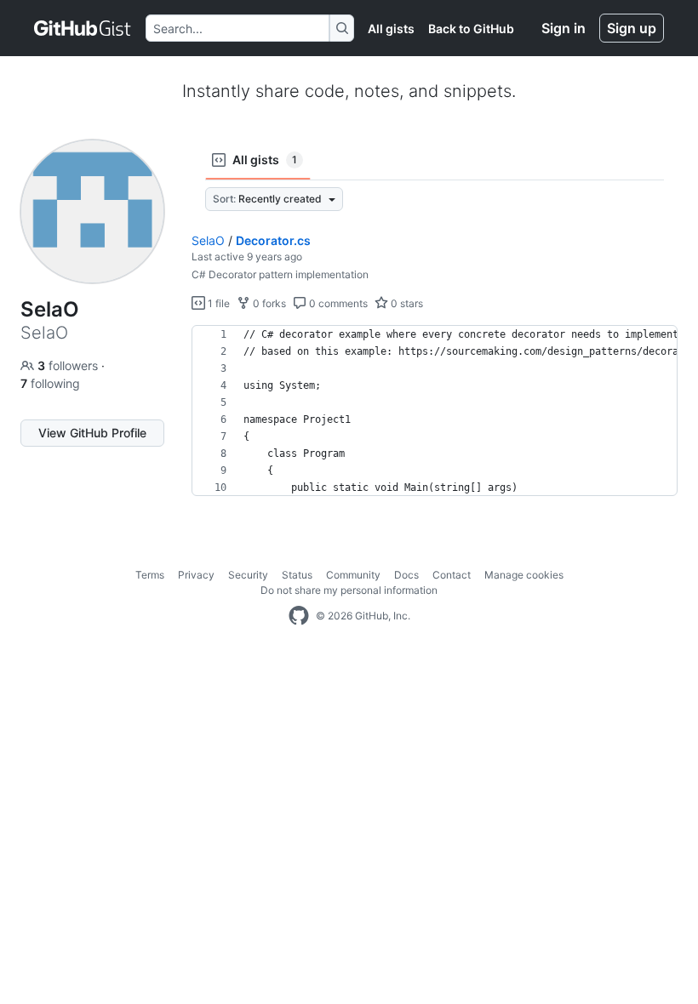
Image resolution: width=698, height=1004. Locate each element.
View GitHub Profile (92, 432)
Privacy (196, 574)
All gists (391, 28)
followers (69, 365)
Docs (406, 574)
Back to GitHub (471, 28)
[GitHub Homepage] (299, 616)
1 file (217, 303)
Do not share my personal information (349, 590)
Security (248, 574)
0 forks (268, 303)
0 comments (337, 303)
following (50, 383)
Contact (451, 574)
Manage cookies (524, 574)
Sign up (631, 28)
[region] (434, 411)
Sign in (563, 28)
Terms (149, 574)
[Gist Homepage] (83, 28)
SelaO (208, 240)
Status (297, 574)
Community (353, 574)
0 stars (405, 303)
